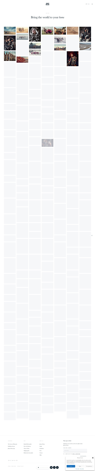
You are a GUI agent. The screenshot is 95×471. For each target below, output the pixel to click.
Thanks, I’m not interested (47, 252)
